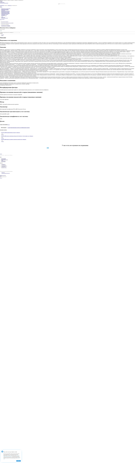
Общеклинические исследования (5, 12)
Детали (2, 35)
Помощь (1, 1)
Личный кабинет (2, 2)
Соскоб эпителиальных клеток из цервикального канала (19, 127)
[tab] (68, 35)
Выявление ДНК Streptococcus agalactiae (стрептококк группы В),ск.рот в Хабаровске (13, 139)
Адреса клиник (3, 17)
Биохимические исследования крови (5, 8)
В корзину (2, 134)
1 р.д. (9, 124)
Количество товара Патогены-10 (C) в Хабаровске (7, 32)
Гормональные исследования (4, 9)
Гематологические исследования (5, 13)
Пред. (5, 25)
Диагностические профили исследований (4, 14)
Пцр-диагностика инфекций (4, 21)
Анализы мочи (3, 10)
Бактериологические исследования (5, 11)
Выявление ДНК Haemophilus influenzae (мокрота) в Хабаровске (10, 132)
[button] (2, 19)
